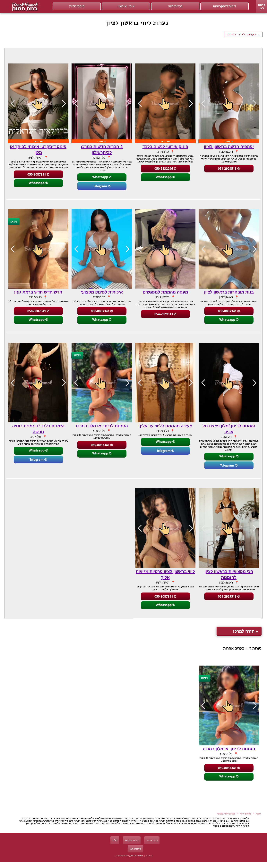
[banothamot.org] (24, 6)
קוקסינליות (76, 6)
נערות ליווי (175, 6)
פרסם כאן (261, 6)
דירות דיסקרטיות (224, 6)
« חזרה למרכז (245, 631)
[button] (203, 103)
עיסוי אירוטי (126, 6)
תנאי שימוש (132, 840)
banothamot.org (123, 855)
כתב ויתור (152, 840)
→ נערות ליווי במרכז (243, 34)
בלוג (114, 840)
